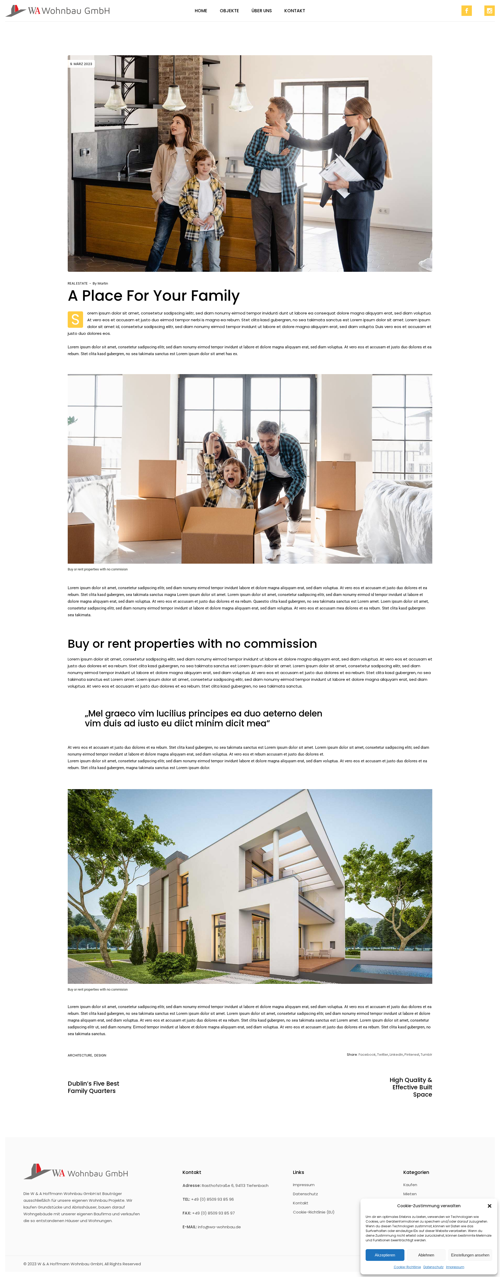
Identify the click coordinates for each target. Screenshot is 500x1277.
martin (103, 283)
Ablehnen (426, 1255)
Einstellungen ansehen (470, 1255)
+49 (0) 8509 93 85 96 (212, 1199)
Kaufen (410, 1184)
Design (100, 1055)
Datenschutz (433, 1267)
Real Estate (78, 283)
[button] (489, 1206)
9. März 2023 (81, 63)
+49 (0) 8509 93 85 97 (213, 1213)
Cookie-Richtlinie (407, 1267)
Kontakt (300, 1203)
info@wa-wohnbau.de (219, 1227)
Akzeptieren (385, 1255)
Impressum (455, 1267)
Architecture (80, 1055)
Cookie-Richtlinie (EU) (314, 1212)
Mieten (410, 1194)
